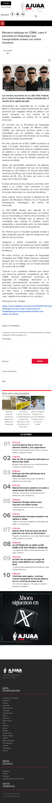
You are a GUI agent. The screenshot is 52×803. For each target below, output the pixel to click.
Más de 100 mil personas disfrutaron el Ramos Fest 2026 (30, 460)
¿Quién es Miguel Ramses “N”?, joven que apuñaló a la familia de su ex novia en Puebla (38, 418)
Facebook (6, 771)
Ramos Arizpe (8, 736)
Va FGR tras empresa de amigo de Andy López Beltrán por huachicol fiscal (28, 562)
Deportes (6, 706)
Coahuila (6, 701)
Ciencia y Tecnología (10, 698)
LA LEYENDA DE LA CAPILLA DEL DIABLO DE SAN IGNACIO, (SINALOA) (30, 546)
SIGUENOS (5, 15)
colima (5, 703)
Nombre (5, 361)
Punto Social (7, 733)
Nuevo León (7, 721)
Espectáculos (8, 708)
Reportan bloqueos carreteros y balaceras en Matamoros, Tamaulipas (9, 418)
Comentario (6, 339)
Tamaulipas (7, 748)
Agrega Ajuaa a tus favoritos (13, 779)
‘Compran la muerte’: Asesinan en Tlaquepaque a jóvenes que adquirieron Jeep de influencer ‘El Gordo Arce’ (23, 419)
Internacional (7, 713)
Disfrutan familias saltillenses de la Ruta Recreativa (28, 474)
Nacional (6, 718)
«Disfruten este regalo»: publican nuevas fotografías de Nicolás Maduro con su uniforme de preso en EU (30, 579)
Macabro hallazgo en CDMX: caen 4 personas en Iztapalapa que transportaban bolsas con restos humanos (24, 37)
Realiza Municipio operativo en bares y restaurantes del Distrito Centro (30, 489)
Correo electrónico (9, 371)
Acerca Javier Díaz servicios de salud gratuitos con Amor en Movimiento (29, 532)
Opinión (6, 726)
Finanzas (6, 711)
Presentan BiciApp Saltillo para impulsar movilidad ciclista (26, 503)
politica (5, 731)
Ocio (4, 723)
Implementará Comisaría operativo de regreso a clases (30, 517)
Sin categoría (7, 743)
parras (5, 728)
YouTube (6, 776)
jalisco (5, 716)
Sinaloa (5, 746)
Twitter (5, 774)
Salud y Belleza (8, 741)
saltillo (5, 738)
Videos (5, 751)
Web (3, 381)
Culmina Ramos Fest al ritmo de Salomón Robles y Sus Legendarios (29, 446)
